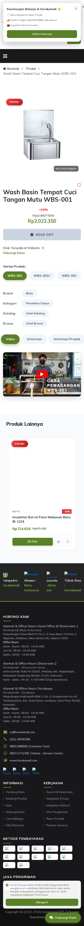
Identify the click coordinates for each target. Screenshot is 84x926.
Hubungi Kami (15, 812)
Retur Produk (55, 819)
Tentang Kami (15, 792)
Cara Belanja (14, 819)
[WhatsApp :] (6, 746)
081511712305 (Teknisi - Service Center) (36, 753)
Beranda (12, 68)
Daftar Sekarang (42, 33)
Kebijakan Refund (58, 805)
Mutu (29, 293)
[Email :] (6, 732)
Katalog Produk (16, 798)
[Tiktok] (36, 771)
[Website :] (6, 760)
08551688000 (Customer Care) (30, 746)
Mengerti (42, 902)
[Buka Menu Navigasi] (5, 56)
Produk (31, 68)
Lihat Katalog (35, 313)
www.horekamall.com (23, 760)
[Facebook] (6, 771)
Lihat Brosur (34, 323)
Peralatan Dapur (38, 303)
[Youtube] (26, 771)
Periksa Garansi (56, 825)
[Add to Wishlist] (79, 185)
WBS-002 (69, 276)
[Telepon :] (6, 739)
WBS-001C (42, 276)
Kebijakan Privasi (57, 798)
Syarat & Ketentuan (59, 792)
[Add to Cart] (58, 542)
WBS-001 (15, 276)
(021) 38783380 (20, 739)
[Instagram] (16, 771)
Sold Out (45, 234)
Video (10, 339)
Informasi (34, 339)
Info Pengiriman (57, 812)
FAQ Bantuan (15, 825)
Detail (33, 541)
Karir (9, 805)
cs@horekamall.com (22, 732)
